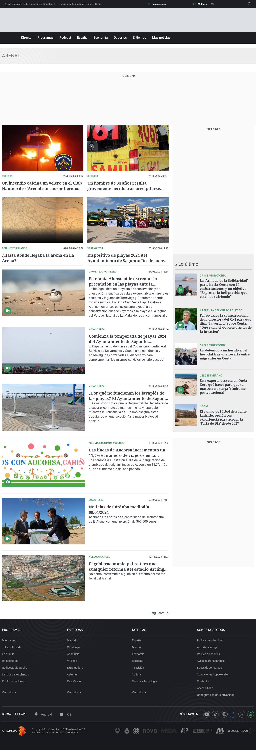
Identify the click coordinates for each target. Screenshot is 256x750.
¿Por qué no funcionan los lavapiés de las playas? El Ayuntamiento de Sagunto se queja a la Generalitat (129, 398)
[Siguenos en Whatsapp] (250, 714)
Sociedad (137, 660)
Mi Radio (202, 4)
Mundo (136, 647)
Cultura (136, 674)
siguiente (158, 613)
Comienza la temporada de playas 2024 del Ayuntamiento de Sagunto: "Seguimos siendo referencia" (127, 341)
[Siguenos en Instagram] (224, 714)
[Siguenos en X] (241, 714)
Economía (101, 37)
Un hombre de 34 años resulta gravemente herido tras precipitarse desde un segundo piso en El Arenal (123, 188)
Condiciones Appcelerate (212, 674)
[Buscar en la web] (249, 4)
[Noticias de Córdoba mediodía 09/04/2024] (43, 521)
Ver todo (7, 692)
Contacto (203, 681)
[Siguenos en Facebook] (233, 714)
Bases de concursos (209, 667)
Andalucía (73, 654)
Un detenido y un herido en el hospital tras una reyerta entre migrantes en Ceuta (225, 354)
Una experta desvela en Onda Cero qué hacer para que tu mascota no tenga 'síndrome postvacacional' (223, 386)
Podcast (65, 37)
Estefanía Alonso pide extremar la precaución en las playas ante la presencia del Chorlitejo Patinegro (123, 284)
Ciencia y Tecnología (144, 681)
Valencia (72, 660)
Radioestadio (10, 660)
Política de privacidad (210, 640)
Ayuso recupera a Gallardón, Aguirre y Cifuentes (28, 4)
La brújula (8, 654)
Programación (159, 4)
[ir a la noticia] (186, 285)
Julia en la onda (11, 647)
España (82, 37)
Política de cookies (208, 654)
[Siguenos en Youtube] (206, 714)
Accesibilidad (205, 688)
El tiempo (139, 37)
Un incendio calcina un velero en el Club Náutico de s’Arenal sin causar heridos (42, 185)
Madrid (71, 640)
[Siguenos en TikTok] (215, 714)
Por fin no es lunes (13, 681)
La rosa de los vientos (15, 674)
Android (46, 714)
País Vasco (74, 681)
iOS (68, 714)
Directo (26, 37)
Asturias (72, 674)
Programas (45, 37)
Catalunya (73, 647)
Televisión (138, 667)
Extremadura (75, 667)
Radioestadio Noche (14, 667)
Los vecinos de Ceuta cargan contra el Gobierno (80, 4)
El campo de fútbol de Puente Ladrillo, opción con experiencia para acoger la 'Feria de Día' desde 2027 (223, 417)
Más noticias (161, 37)
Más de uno (9, 640)
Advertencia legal (207, 647)
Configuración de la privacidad (216, 695)
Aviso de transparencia (211, 660)
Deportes (120, 37)
